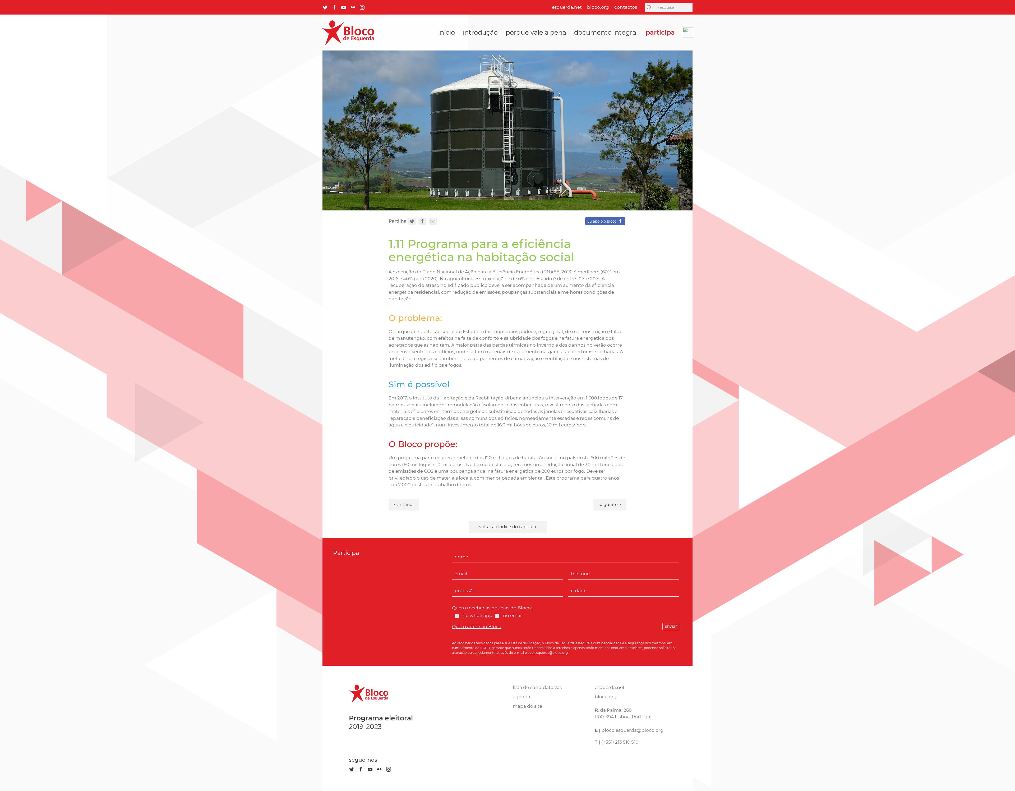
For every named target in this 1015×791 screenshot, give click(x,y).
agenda (521, 696)
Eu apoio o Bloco (601, 221)
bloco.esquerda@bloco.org (546, 653)
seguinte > (610, 504)
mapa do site (527, 706)
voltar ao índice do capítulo (507, 526)
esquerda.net (567, 7)
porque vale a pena (536, 32)
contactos (625, 7)
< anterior (404, 504)
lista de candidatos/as (537, 687)
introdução (480, 32)
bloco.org (598, 7)
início (446, 32)
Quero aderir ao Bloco (476, 626)
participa (660, 32)
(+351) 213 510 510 (619, 742)
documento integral (606, 32)
